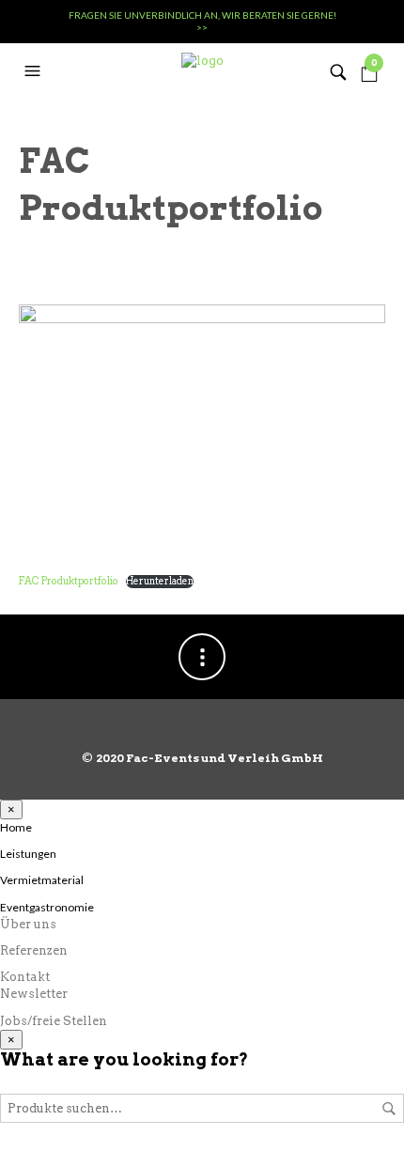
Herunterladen (160, 581)
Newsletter (34, 994)
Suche (388, 1108)
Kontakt (25, 977)
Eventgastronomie (47, 907)
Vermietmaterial (42, 880)
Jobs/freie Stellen (53, 1021)
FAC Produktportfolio (68, 581)
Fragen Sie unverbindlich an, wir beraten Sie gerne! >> (202, 21)
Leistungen (28, 854)
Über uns (28, 924)
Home (16, 827)
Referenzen (34, 950)
